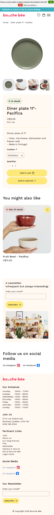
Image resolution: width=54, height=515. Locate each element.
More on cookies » (30, 5)
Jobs (5, 435)
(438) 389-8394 (10, 424)
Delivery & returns (11, 449)
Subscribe (13, 304)
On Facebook (29, 365)
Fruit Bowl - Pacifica (15, 256)
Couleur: (12, 149)
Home (5, 22)
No (20, 5)
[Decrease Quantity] (9, 166)
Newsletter (8, 446)
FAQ (4, 443)
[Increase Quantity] (15, 166)
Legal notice (8, 454)
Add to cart (25, 173)
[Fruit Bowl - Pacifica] (27, 229)
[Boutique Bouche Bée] (14, 15)
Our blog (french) (11, 441)
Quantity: (11, 161)
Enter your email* (14, 291)
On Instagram (9, 365)
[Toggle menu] (48, 15)
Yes (51, 2)
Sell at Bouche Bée (12, 451)
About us (7, 438)
